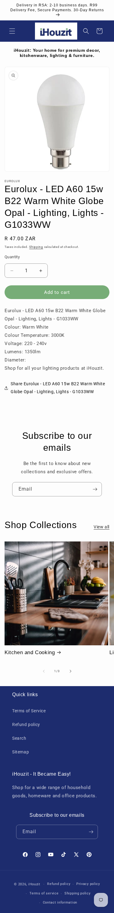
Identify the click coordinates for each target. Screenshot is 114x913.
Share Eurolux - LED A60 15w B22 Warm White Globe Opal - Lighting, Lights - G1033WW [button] (58, 387)
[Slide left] (43, 671)
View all (101, 526)
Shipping (36, 247)
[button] (12, 31)
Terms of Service (29, 710)
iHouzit (34, 884)
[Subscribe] (95, 489)
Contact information (60, 902)
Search (19, 738)
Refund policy (26, 724)
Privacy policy (88, 884)
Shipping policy (77, 893)
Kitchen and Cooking (30, 652)
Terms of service (43, 893)
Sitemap (20, 751)
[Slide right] (70, 671)
